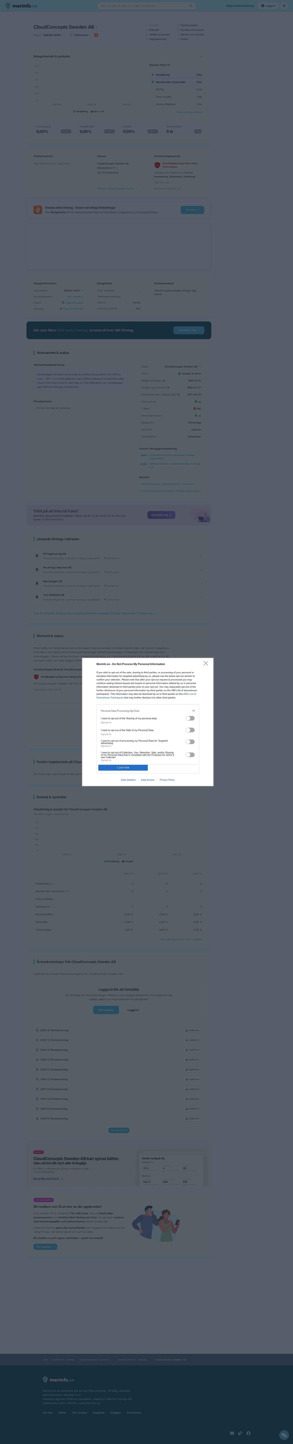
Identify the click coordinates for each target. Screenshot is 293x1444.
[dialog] (148, 722)
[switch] (190, 718)
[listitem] (148, 711)
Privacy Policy (167, 779)
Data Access (147, 779)
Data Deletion (128, 779)
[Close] (207, 664)
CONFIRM (123, 767)
